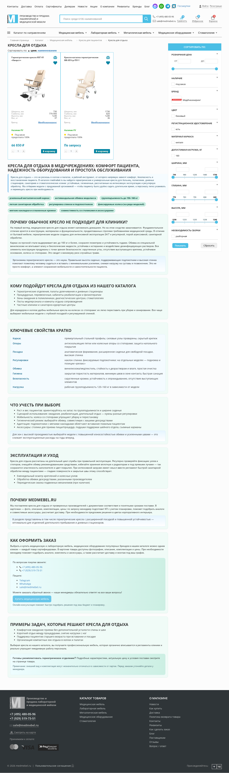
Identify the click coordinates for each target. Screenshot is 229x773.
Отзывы (154, 742)
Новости (82, 6)
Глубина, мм (179, 185)
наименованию (47, 50)
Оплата (39, 6)
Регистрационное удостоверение (191, 123)
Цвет (174, 110)
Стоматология (88, 721)
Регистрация (216, 6)
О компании (107, 6)
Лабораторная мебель (92, 708)
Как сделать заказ (159, 729)
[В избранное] (55, 62)
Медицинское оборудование (96, 716)
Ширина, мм (179, 163)
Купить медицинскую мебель (32, 598)
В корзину (49, 151)
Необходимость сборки (185, 230)
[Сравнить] (55, 57)
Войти (205, 6)
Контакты (12, 6)
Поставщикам (157, 737)
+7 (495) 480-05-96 (164, 16)
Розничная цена (181, 54)
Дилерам (70, 6)
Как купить (155, 708)
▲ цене (32, 50)
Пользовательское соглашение (53, 765)
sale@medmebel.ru (164, 21)
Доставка (26, 6)
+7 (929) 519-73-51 (32, 570)
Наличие (176, 78)
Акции (93, 6)
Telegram (24, 580)
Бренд (175, 91)
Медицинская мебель (92, 704)
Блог (147, 6)
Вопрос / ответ (157, 746)
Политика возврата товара (164, 716)
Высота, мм (178, 207)
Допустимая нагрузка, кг (186, 149)
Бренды (137, 6)
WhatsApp (25, 583)
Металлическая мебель (93, 712)
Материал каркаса (182, 136)
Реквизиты (123, 6)
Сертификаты (54, 6)
